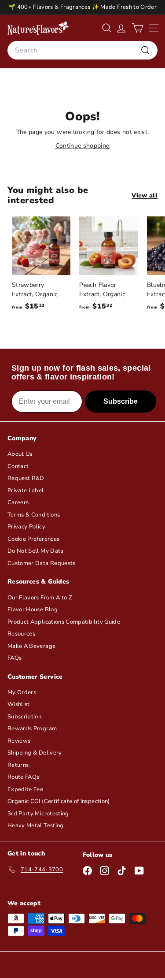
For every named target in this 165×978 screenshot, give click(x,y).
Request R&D (25, 478)
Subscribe (120, 401)
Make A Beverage (31, 646)
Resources (21, 634)
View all (145, 195)
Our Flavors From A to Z (39, 598)
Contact (18, 466)
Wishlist (18, 704)
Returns (18, 765)
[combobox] (82, 50)
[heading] (38, 28)
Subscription (24, 717)
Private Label (25, 491)
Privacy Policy (26, 527)
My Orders (21, 692)
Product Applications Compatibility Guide (63, 622)
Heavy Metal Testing (35, 825)
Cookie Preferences (33, 539)
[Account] (121, 28)
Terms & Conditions (33, 515)
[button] (137, 28)
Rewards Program (32, 729)
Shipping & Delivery (34, 753)
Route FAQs (23, 777)
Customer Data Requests (41, 563)
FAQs (14, 658)
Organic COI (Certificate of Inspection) (58, 801)
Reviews (18, 741)
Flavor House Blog (32, 610)
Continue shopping (82, 145)
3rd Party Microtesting (38, 814)
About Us (20, 454)
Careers (18, 502)
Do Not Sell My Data (35, 551)
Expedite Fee (25, 789)
